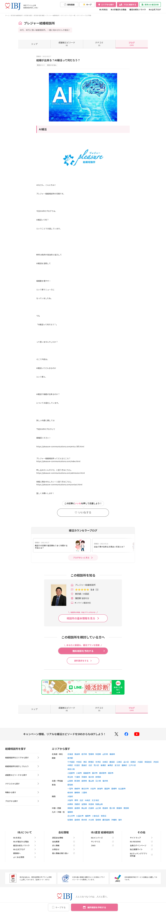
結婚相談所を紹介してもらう (17, 766)
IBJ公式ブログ (155, 9)
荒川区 (96, 765)
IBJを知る (103, 9)
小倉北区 (95, 816)
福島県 (112, 754)
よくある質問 (18, 857)
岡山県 (84, 808)
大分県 (91, 820)
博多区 (103, 816)
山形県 (105, 754)
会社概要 (55, 841)
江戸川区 (132, 765)
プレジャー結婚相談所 (52, 15)
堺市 (76, 800)
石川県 (98, 781)
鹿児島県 (106, 820)
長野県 (84, 781)
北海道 (70, 754)
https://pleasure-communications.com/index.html (58, 461)
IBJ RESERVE (135, 841)
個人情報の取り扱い (60, 853)
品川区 (126, 762)
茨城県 (84, 777)
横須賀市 (102, 773)
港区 (85, 762)
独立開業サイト (136, 849)
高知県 (126, 808)
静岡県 (77, 792)
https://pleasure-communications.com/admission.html (60, 473)
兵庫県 (70, 804)
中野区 (70, 765)
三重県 (84, 792)
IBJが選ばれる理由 (118, 9)
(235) (132, 43)
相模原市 (87, 773)
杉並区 (77, 765)
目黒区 (133, 762)
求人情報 (55, 845)
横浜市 (110, 773)
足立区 (117, 765)
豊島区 (84, 765)
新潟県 (77, 781)
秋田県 (98, 754)
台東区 (105, 762)
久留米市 (80, 816)
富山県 (91, 781)
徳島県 (105, 808)
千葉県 (77, 777)
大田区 (140, 762)
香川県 (112, 808)
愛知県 (70, 785)
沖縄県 (114, 820)
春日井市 (85, 788)
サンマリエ (95, 841)
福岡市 (88, 816)
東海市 (100, 788)
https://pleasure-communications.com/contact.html (59, 484)
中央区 (79, 762)
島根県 (77, 808)
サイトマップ (135, 838)
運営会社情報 (57, 838)
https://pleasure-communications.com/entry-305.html (60, 446)
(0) (66, 43)
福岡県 (70, 812)
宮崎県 (98, 820)
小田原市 (71, 773)
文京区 (98, 762)
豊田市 (107, 788)
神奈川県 (71, 769)
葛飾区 (124, 765)
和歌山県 (99, 804)
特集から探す (10, 792)
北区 (90, 765)
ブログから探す (11, 801)
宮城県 (91, 754)
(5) (99, 43)
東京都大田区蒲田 (39, 15)
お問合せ (55, 849)
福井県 (105, 781)
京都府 (77, 804)
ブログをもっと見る (81, 557)
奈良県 (91, 804)
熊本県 (84, 820)
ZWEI (93, 845)
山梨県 (70, 781)
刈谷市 (93, 788)
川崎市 (79, 773)
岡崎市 (77, 788)
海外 (120, 820)
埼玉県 (70, 777)
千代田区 (71, 762)
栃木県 (91, 777)
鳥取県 (70, 808)
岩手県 (84, 754)
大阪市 (70, 800)
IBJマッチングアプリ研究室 (138, 854)
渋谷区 (156, 762)
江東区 (119, 762)
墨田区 (112, 762)
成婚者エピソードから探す (16, 775)
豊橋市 (114, 788)
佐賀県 (70, 820)
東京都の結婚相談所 (17, 15)
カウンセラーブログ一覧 (68, 15)
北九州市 (71, 816)
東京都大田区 (28, 15)
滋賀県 (84, 804)
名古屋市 (122, 788)
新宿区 (91, 762)
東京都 (70, 758)
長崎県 (77, 820)
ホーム (7, 15)
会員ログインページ (138, 845)
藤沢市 (95, 773)
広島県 (91, 808)
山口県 (98, 808)
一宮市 (70, 788)
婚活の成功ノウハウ (137, 9)
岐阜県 (70, 792)
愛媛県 (119, 808)
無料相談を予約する (96, 907)
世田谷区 (148, 762)
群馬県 (98, 777)
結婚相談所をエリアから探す (17, 757)
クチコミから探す (12, 783)
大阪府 (70, 796)
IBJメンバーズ (97, 838)
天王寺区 (95, 800)
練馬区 (110, 765)
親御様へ (16, 853)
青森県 (77, 754)
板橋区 (103, 765)
